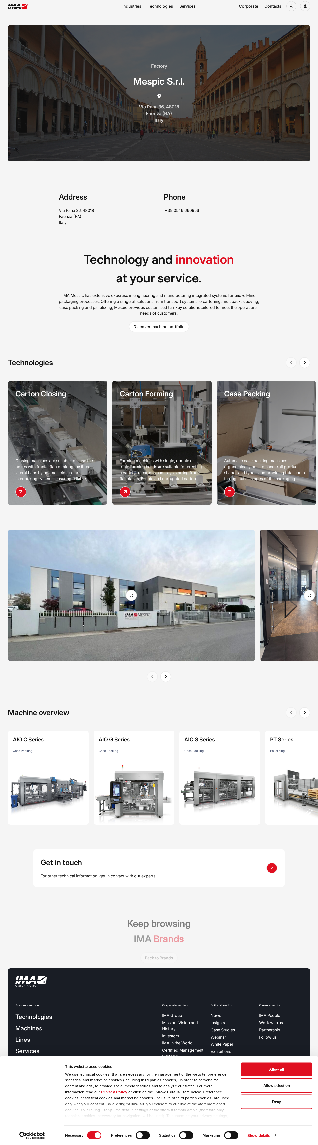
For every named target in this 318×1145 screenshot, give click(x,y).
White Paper (222, 1044)
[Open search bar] (291, 6)
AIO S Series (199, 739)
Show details (258, 1135)
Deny (276, 1102)
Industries (131, 6)
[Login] (305, 6)
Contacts (272, 6)
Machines (28, 1028)
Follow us (268, 1037)
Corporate (248, 6)
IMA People (269, 1015)
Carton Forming (146, 393)
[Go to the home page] (18, 6)
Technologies (160, 6)
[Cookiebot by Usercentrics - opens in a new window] (32, 1135)
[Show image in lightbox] (131, 595)
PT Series (281, 739)
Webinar (218, 1037)
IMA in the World (177, 1043)
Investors (170, 1035)
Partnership (269, 1029)
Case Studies (223, 1029)
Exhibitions (221, 1051)
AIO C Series (28, 739)
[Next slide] (304, 362)
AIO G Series (114, 739)
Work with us (271, 1022)
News (216, 1015)
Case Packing (247, 393)
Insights (218, 1022)
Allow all (276, 1069)
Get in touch (61, 862)
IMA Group (172, 1015)
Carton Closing (40, 393)
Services (187, 6)
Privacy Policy (114, 1092)
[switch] (143, 1135)
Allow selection (276, 1085)
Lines (22, 1039)
